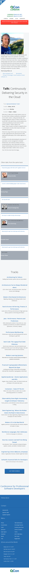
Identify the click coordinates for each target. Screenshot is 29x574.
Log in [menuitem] (16, 18)
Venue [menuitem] (2, 522)
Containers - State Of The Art (14, 389)
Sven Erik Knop (12, 223)
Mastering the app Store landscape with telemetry (13, 231)
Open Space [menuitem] (4, 531)
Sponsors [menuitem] (3, 529)
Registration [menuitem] (17, 538)
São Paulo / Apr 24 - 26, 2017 (9, 549)
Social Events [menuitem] (4, 525)
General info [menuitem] (5, 510)
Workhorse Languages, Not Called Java (14, 432)
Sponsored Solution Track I (13, 104)
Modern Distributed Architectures (14, 297)
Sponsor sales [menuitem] (5, 512)
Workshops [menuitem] (22, 18)
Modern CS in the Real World (14, 422)
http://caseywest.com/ (8, 73)
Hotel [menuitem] (2, 527)
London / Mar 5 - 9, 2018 (8, 561)
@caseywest (19, 73)
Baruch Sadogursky (13, 207)
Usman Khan (4, 255)
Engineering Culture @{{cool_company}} (14, 452)
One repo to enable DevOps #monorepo (11, 215)
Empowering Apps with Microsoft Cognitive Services (13, 167)
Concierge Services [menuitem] (18, 525)
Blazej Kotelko (12, 176)
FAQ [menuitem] (2, 538)
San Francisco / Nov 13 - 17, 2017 (10, 558)
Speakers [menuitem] (11, 18)
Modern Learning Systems (14, 355)
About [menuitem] (2, 536)
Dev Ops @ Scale (6, 199)
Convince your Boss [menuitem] (19, 527)
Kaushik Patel (5, 239)
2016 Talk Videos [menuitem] (18, 534)
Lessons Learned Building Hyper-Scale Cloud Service (14, 183)
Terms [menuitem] (15, 531)
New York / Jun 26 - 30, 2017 (9, 551)
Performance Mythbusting (14, 332)
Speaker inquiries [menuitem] (6, 514)
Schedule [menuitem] (6, 18)
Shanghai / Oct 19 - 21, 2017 (9, 554)
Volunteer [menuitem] (3, 534)
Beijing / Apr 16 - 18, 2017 (8, 546)
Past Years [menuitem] (16, 536)
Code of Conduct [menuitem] (18, 529)
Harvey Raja (4, 192)
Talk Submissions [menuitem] (18, 522)
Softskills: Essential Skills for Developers (14, 460)
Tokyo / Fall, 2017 (7, 556)
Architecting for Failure (14, 277)
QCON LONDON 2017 (14, 12)
